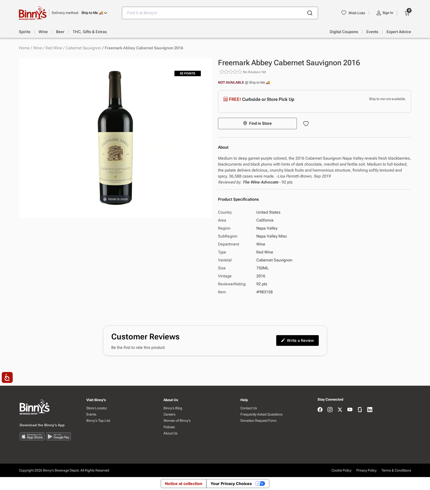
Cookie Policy (341, 470)
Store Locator (96, 408)
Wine (37, 48)
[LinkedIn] (369, 410)
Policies (169, 427)
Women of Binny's (177, 421)
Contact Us (248, 408)
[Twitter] (339, 410)
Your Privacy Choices (231, 483)
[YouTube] (349, 410)
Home (24, 48)
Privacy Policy (366, 470)
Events (91, 414)
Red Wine (54, 48)
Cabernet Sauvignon (83, 48)
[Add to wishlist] (307, 124)
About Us (170, 433)
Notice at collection (183, 483)
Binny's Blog (172, 408)
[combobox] (220, 13)
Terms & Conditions (396, 470)
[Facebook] (320, 410)
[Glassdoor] (359, 410)
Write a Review (300, 340)
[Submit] (310, 12)
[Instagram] (329, 410)
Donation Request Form (258, 421)
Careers (169, 414)
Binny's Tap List (98, 421)
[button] (79, 12)
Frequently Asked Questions (261, 414)
